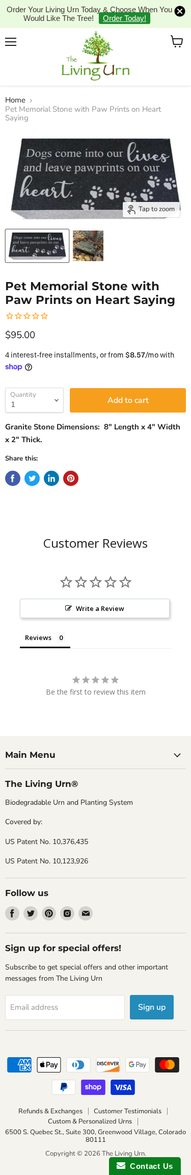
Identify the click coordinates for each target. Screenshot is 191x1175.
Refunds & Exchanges (50, 1111)
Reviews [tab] (38, 637)
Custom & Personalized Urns (90, 1121)
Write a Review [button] (100, 608)
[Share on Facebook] (12, 478)
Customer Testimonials (127, 1111)
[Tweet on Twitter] (32, 478)
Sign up (152, 1007)
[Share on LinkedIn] (51, 478)
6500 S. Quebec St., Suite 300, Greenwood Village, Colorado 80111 (95, 1136)
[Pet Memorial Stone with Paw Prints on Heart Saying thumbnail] (37, 245)
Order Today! (124, 18)
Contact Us (149, 1166)
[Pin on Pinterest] (70, 478)
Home (15, 100)
